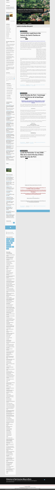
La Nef (7, 381)
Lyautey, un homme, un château (10, 405)
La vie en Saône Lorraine (10, 88)
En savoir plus (37, 489)
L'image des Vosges (9, 197)
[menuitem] (19, 22)
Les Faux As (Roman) (9, 54)
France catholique (8, 431)
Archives (24, 23)
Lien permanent (23, 142)
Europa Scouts (8, 336)
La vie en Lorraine (31, 142)
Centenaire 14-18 (8, 361)
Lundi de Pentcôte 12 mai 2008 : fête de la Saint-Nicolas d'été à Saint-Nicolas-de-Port (32, 155)
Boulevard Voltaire (8, 398)
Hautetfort (29, 486)
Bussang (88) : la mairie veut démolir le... (10, 106)
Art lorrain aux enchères (9, 453)
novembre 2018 (8, 29)
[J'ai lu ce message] (54, 489)
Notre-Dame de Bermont (9, 304)
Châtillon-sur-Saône (9, 456)
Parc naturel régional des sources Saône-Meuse (9, 462)
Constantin (8, 134)
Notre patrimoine (9, 98)
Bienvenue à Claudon (9, 283)
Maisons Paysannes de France (10, 278)
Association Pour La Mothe (10, 310)
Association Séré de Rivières (10, 419)
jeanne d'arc (8, 242)
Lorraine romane (8, 365)
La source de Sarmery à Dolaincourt (9, 354)
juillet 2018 (7, 34)
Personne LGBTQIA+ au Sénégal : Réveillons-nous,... (10, 67)
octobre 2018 (8, 30)
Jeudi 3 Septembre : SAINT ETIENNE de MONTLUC (10, 57)
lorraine (27, 85)
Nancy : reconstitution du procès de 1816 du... (10, 157)
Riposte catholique (8, 362)
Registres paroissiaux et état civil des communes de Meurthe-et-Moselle (10, 440)
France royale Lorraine (9, 403)
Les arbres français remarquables (8, 303)
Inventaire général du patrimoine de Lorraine (10, 352)
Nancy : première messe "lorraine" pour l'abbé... (10, 124)
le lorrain (7, 128)
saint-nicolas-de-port (23, 85)
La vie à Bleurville (9, 85)
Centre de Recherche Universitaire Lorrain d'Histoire (10, 469)
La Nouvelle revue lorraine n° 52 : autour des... (10, 202)
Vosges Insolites (8, 394)
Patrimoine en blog (8, 262)
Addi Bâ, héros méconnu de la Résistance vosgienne (10, 452)
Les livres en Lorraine (9, 90)
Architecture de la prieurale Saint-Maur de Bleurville (10, 257)
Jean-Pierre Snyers (9, 111)
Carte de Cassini (8, 327)
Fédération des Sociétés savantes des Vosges (10, 312)
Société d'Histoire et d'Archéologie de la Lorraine (10, 383)
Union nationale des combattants (9, 464)
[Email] (10, 227)
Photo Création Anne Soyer (10, 309)
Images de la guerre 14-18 (9, 395)
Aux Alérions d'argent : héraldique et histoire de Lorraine (10, 326)
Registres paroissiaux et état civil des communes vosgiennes (10, 307)
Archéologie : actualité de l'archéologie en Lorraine (10, 333)
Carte (7, 163)
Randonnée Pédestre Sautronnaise (9, 58)
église (13, 246)
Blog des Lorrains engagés (9, 288)
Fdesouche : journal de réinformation (9, 427)
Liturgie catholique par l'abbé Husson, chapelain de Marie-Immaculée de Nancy (10, 299)
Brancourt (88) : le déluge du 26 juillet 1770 (10, 151)
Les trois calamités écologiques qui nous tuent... (9, 47)
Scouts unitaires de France (9, 466)
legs (23, 143)
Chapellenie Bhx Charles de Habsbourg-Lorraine (10, 390)
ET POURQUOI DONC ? (10, 54)
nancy (11, 242)
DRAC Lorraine (8, 417)
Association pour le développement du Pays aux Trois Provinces (10, 276)
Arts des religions (8, 467)
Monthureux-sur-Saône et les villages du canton (10, 293)
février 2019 (8, 25)
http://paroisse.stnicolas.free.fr (34, 201)
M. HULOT (8, 150)
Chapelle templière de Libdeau (10, 319)
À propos (29, 23)
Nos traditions (9, 95)
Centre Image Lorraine (9, 437)
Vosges (7, 248)
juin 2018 (7, 35)
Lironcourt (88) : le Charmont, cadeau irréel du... (10, 141)
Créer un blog (26, 486)
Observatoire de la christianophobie (8, 340)
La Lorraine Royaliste (9, 337)
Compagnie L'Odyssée (9, 263)
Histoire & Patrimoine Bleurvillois (30, 10)
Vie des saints (8, 380)
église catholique (8, 246)
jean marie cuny (8, 244)
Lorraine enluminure (9, 418)
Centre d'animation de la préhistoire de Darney (10, 373)
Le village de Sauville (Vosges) (10, 289)
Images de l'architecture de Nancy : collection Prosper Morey (10, 357)
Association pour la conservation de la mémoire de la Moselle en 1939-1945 (10, 411)
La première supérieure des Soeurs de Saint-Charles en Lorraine (30, 35)
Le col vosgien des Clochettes (10, 118)
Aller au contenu (2, 0)
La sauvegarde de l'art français (10, 375)
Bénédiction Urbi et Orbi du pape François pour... (10, 135)
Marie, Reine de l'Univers (9, 52)
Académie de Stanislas (9, 324)
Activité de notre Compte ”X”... (10, 62)
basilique (43, 142)
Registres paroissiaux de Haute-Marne (9, 442)
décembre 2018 (8, 28)
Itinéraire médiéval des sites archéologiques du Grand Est (10, 415)
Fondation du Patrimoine (9, 272)
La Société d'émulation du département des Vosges (10, 458)
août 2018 (7, 33)
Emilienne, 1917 (9, 187)
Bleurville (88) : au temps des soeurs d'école (9, 208)
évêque (30, 85)
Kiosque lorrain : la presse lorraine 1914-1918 (10, 448)
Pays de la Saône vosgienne (10, 345)
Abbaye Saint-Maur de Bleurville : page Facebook (10, 413)
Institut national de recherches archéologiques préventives (10, 281)
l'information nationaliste (10, 48)
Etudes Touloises (8, 335)
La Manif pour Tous (9, 434)
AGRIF (7, 436)
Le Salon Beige (8, 264)
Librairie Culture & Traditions (10, 404)
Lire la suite (12, 8)
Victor (7, 156)
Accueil (19, 23)
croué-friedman (27, 143)
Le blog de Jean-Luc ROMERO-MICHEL (10, 69)
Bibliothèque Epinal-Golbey (10, 344)
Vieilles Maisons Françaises (10, 301)
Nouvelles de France (9, 428)
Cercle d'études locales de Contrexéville (9, 323)
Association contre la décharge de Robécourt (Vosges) (10, 285)
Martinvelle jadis (8, 386)
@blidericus (8, 2)
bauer (7, 105)
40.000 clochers (8, 271)
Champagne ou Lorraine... (9, 374)
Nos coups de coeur (9, 93)
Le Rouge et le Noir (8, 435)
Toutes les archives (8, 38)
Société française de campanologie (9, 430)
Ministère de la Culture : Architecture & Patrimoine (10, 359)
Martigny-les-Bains (9, 297)
